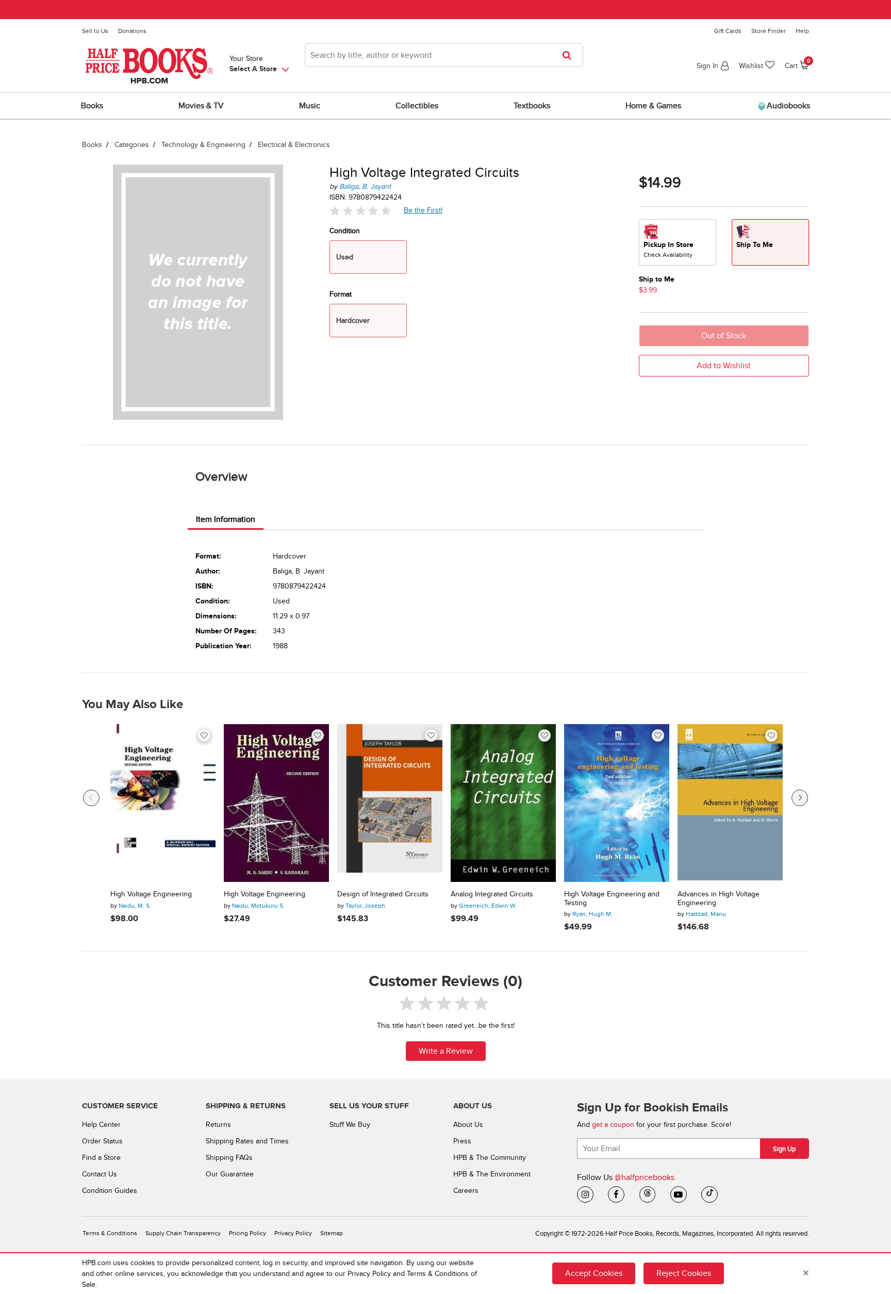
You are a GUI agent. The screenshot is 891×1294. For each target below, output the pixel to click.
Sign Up (784, 1149)
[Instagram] (585, 1194)
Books (92, 144)
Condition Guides (109, 1190)
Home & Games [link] (653, 106)
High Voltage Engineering (151, 894)
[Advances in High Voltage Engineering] (730, 803)
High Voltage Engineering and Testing (611, 898)
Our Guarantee (230, 1174)
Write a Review (446, 1051)
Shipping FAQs (229, 1157)
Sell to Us (95, 31)
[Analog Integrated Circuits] (503, 803)
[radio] (677, 242)
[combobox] (444, 55)
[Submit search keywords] (570, 55)
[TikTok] (709, 1194)
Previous (91, 798)
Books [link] (92, 106)
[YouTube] (678, 1194)
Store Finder (768, 31)
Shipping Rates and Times (247, 1141)
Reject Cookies (683, 1273)
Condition (344, 230)
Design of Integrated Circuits (382, 894)
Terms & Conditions (109, 1233)
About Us (468, 1124)
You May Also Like (132, 704)
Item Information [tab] (225, 519)
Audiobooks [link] (787, 106)
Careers (465, 1190)
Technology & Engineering (203, 144)
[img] (360, 211)
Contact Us (99, 1174)
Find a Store (101, 1157)
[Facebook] (616, 1194)
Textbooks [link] (532, 106)
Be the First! (423, 210)
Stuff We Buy (349, 1124)
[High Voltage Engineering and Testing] (616, 803)
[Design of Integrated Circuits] (389, 803)
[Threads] (647, 1194)
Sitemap (331, 1233)
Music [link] (309, 106)
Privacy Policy (293, 1233)
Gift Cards (727, 31)
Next (799, 798)
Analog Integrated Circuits (492, 894)
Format (340, 294)
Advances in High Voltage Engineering (719, 898)
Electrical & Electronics (294, 144)
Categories (131, 144)
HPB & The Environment (492, 1174)
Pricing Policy (247, 1233)
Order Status (102, 1141)
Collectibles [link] (416, 106)
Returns (218, 1124)
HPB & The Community (489, 1157)
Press (462, 1141)
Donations (132, 31)
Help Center (101, 1124)
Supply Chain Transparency (183, 1233)
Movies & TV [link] (201, 106)
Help (802, 31)
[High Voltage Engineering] (163, 803)
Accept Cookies (593, 1273)
